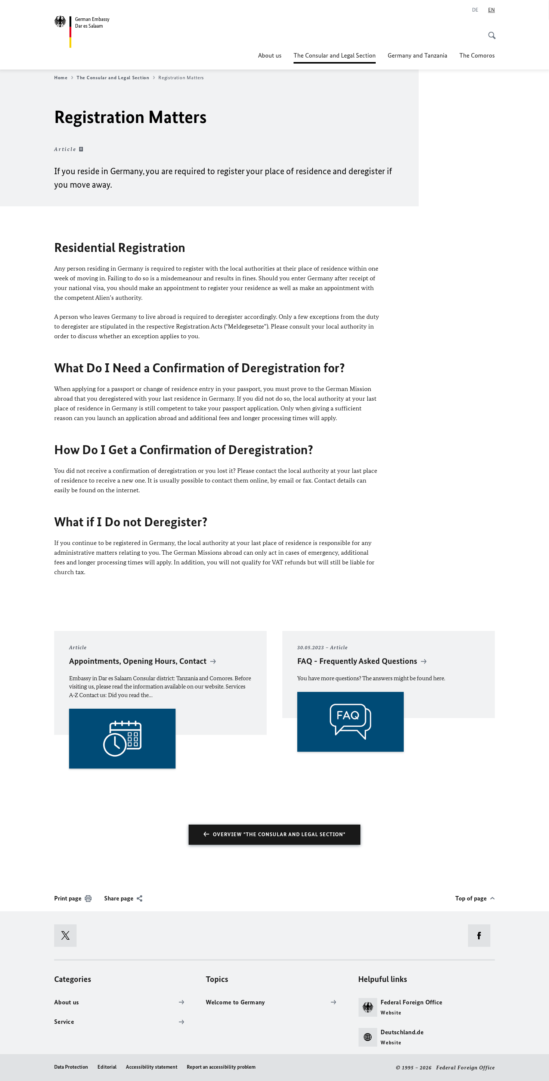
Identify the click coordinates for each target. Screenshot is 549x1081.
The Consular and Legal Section (335, 58)
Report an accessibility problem (221, 1067)
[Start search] (489, 31)
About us (270, 55)
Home (61, 77)
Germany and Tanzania (417, 55)
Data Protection (71, 1067)
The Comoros (477, 55)
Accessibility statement (151, 1067)
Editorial (107, 1067)
